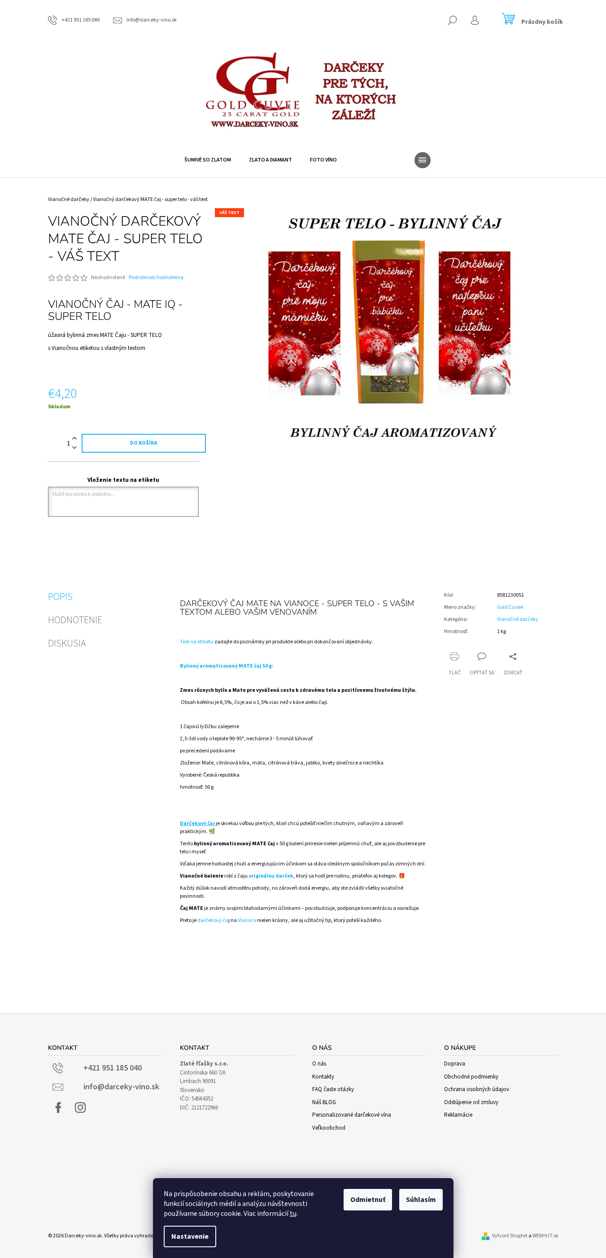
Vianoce (247, 920)
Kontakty (323, 1077)
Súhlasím (421, 1200)
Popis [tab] (60, 596)
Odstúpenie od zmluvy (471, 1102)
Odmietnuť (367, 1200)
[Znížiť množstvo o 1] (74, 448)
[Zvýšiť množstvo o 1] (74, 438)
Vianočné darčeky (517, 619)
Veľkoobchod (328, 1128)
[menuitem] (207, 160)
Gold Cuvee (510, 607)
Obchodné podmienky (471, 1077)
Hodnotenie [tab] (75, 620)
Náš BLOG (324, 1102)
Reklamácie (458, 1115)
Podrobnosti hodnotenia (156, 277)
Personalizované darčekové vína (351, 1115)
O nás (319, 1064)
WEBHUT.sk (545, 1236)
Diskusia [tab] (67, 643)
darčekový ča (212, 920)
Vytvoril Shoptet (510, 1236)
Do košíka (143, 443)
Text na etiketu (197, 642)
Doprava (454, 1064)
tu (293, 1214)
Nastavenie (190, 1236)
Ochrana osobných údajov (476, 1089)
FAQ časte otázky (333, 1089)
